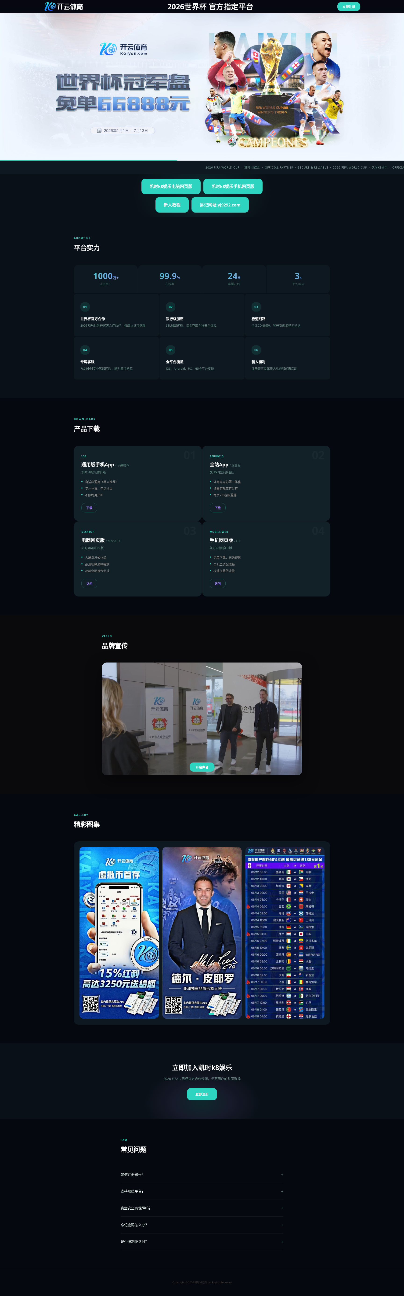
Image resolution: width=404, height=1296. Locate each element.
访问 (89, 583)
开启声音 (202, 767)
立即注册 (349, 6)
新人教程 (172, 205)
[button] (176, 1014)
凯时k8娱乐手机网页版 (233, 186)
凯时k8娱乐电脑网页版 (171, 186)
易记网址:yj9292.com (220, 205)
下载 (89, 508)
